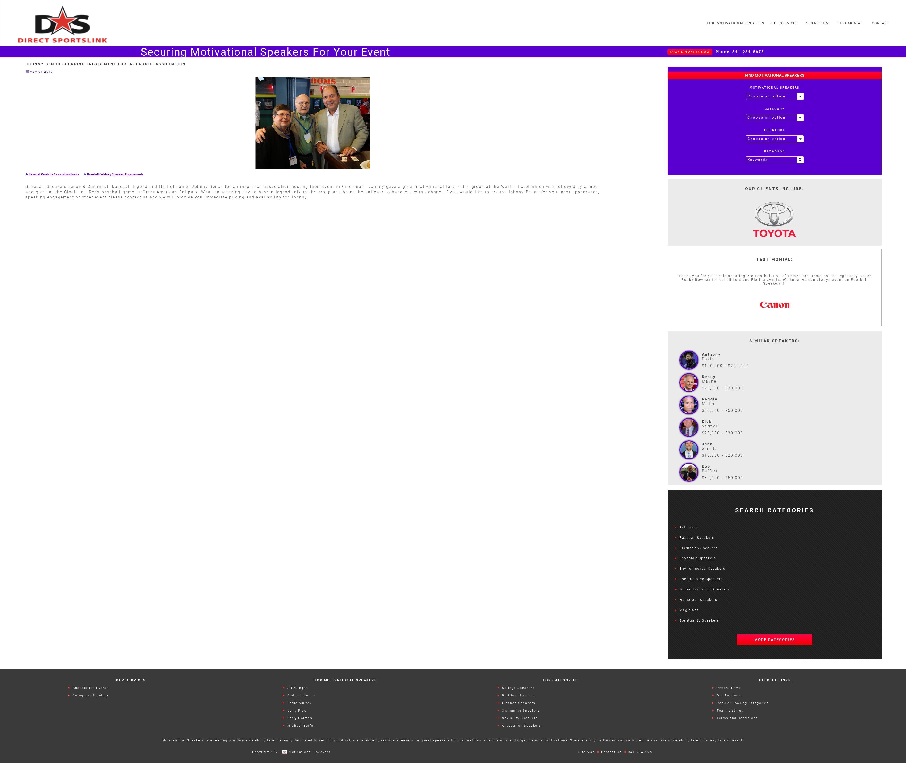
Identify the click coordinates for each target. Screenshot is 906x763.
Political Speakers (519, 695)
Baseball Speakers (697, 538)
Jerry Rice (296, 710)
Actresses (689, 527)
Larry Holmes (299, 718)
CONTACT (880, 23)
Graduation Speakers (521, 725)
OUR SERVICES (784, 23)
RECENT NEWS (818, 23)
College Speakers (518, 688)
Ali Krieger (297, 688)
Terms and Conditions (737, 718)
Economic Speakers (698, 558)
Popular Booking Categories (743, 703)
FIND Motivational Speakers (735, 23)
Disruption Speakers (699, 548)
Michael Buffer (301, 725)
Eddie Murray (299, 703)
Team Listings (730, 710)
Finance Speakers (518, 703)
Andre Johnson (301, 695)
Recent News (729, 688)
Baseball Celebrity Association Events (54, 174)
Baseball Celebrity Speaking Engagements (115, 174)
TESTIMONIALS (851, 23)
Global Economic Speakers (705, 589)
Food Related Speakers (701, 579)
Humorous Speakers (698, 600)
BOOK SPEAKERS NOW (690, 52)
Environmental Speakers (702, 568)
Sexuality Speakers (520, 718)
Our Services (729, 695)
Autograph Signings (91, 695)
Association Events (91, 688)
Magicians (689, 610)
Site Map (586, 752)
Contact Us (611, 752)
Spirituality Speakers (699, 620)
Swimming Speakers (521, 710)
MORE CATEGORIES (774, 639)
